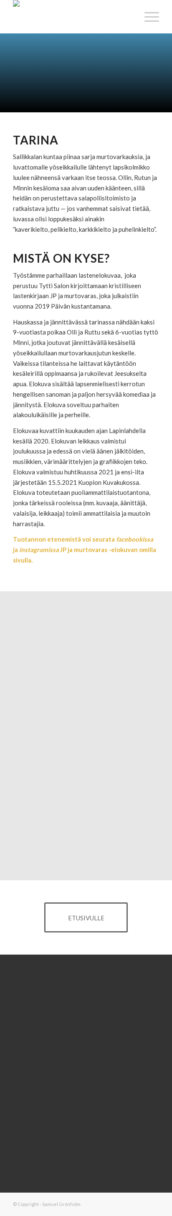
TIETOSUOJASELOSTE (86, 1105)
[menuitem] (147, 16)
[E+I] (71, 16)
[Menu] (147, 16)
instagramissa (39, 549)
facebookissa (134, 539)
